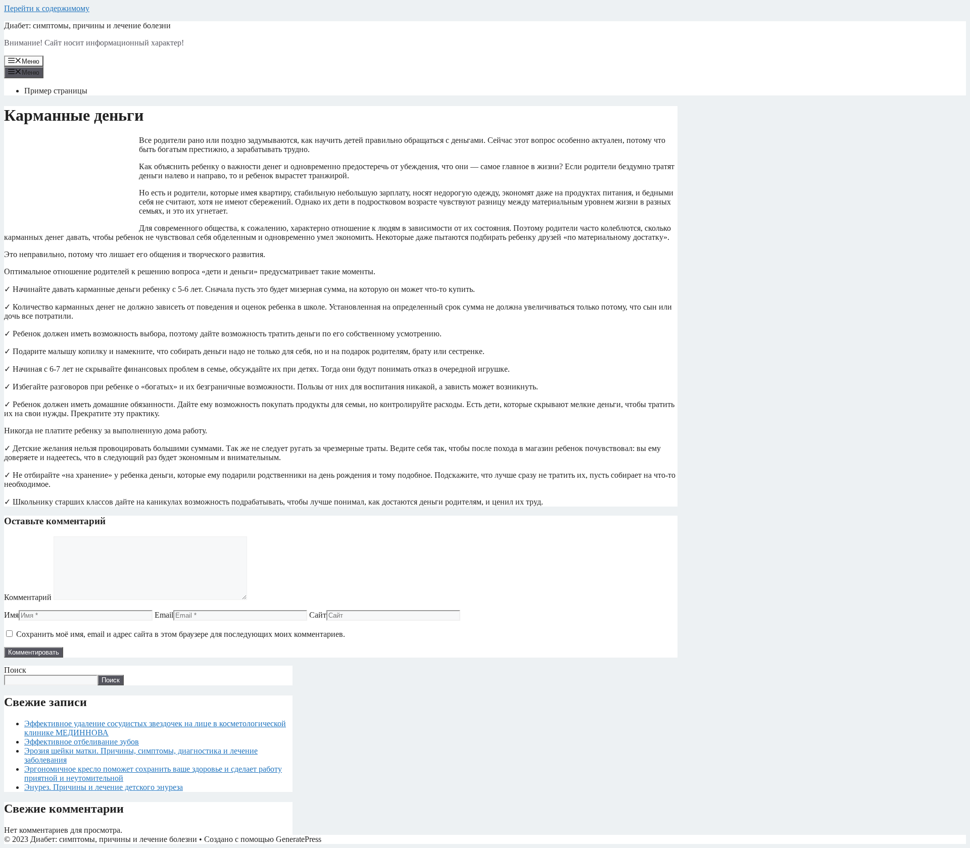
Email (164, 615)
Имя (11, 615)
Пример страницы (55, 90)
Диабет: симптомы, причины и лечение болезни (87, 25)
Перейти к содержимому (46, 8)
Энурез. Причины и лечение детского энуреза (103, 787)
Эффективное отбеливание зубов (81, 741)
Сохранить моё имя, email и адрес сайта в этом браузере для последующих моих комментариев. (180, 634)
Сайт (317, 615)
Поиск (15, 670)
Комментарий (28, 597)
